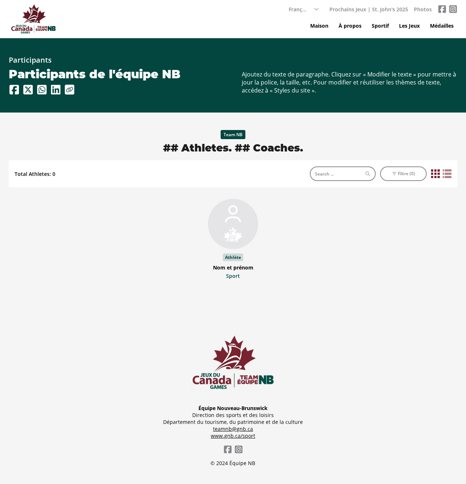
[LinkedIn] (55, 89)
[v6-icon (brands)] (453, 9)
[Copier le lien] (69, 89)
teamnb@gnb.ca (233, 428)
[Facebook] (14, 89)
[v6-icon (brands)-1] (442, 9)
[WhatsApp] (41, 89)
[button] (380, 26)
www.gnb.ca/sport (233, 435)
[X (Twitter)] (28, 89)
